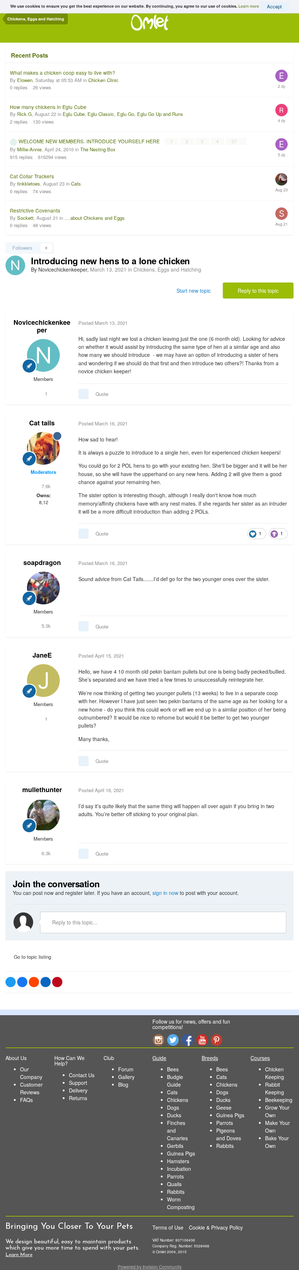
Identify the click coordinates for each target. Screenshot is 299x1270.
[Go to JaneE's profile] (43, 680)
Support (78, 1082)
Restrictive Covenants (35, 210)
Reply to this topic (258, 290)
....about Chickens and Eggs (95, 217)
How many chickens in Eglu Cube (48, 106)
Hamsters (178, 1161)
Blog (123, 1084)
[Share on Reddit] (34, 982)
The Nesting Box (98, 149)
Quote (102, 393)
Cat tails (42, 423)
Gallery (126, 1076)
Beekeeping (278, 1099)
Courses (260, 1057)
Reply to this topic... (74, 922)
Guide (159, 1057)
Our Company (31, 1073)
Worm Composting (181, 1203)
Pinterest (216, 1040)
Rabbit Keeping (274, 1088)
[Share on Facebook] (22, 982)
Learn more (248, 6)
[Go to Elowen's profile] (281, 76)
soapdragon (42, 562)
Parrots (175, 1176)
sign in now (165, 892)
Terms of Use (167, 1227)
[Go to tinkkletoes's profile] (281, 179)
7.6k (45, 486)
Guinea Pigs (181, 1153)
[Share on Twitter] (10, 982)
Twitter (173, 1040)
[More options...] (280, 323)
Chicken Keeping (274, 1073)
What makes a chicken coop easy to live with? (62, 72)
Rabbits (176, 1191)
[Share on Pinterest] (57, 982)
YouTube (202, 1040)
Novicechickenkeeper (41, 326)
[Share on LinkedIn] (45, 982)
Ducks (174, 1115)
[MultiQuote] (83, 394)
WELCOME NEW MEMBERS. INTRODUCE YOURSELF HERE (90, 141)
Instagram (158, 1040)
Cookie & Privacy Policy (216, 1227)
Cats (76, 183)
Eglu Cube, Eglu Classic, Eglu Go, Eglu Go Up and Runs (123, 113)
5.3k (45, 625)
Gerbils (175, 1145)
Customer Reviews (31, 1088)
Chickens (177, 1099)
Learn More (18, 1255)
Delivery (78, 1090)
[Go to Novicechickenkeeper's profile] (15, 265)
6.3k (45, 853)
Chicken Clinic (103, 80)
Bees (173, 1069)
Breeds (210, 1057)
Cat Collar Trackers (32, 176)
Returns (78, 1098)
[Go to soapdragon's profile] (43, 588)
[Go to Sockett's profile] (281, 213)
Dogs (173, 1107)
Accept (274, 6)
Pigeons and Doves (228, 1134)
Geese (224, 1107)
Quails (174, 1184)
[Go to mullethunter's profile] (43, 815)
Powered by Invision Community (150, 1266)
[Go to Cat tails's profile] (43, 448)
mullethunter (42, 789)
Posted (103, 322)
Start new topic (193, 290)
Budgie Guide (175, 1080)
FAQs (26, 1099)
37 (235, 141)
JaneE (42, 655)
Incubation (179, 1168)
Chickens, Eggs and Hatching (167, 269)
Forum (125, 1069)
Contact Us (81, 1075)
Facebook (187, 1040)
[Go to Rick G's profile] (281, 110)
